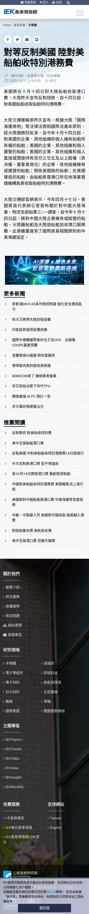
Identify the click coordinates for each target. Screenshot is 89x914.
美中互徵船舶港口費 (28, 443)
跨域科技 (51, 673)
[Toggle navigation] (79, 13)
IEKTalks (12, 758)
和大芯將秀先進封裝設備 (31, 319)
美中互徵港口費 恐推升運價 (33, 541)
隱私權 (51, 892)
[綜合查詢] (68, 3)
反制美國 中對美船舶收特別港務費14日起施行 (48, 453)
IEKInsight (14, 777)
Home (7, 25)
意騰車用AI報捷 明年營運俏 (33, 355)
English (55, 827)
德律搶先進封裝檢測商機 (31, 366)
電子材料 (13, 682)
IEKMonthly (15, 787)
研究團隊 (13, 597)
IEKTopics (14, 739)
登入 (45, 2)
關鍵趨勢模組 (54, 711)
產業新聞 (19, 25)
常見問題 (13, 616)
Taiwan (55, 818)
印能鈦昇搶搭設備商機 (29, 330)
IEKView (12, 768)
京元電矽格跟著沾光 (28, 406)
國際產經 (13, 711)
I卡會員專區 (15, 818)
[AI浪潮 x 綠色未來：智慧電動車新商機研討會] (44, 270)
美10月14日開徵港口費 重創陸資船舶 (41, 474)
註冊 (58, 2)
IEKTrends (14, 749)
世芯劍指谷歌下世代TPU (31, 386)
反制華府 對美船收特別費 (32, 433)
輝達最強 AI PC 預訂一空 (31, 396)
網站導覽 (15, 625)
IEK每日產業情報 (19, 827)
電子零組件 (14, 673)
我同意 (44, 908)
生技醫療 (51, 692)
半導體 (32, 25)
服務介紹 (13, 587)
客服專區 (30, 2)
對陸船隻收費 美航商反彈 (32, 531)
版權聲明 (13, 606)
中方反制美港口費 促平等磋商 (35, 464)
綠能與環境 (52, 682)
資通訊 (49, 663)
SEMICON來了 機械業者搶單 (34, 376)
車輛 (47, 701)
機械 (9, 701)
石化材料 (13, 692)
